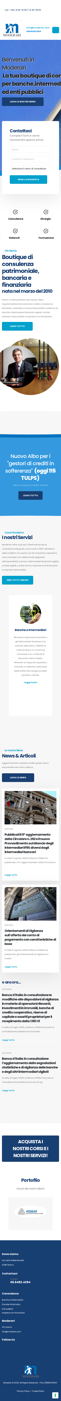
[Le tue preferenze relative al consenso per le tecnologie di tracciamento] (55, 1395)
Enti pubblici (7, 1309)
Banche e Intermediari (12, 1300)
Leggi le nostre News (23, 101)
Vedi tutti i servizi (17, 580)
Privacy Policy (23, 1391)
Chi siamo (7, 1327)
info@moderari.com (38, 27)
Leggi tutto (17, 326)
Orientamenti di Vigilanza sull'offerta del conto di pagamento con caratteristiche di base (30, 937)
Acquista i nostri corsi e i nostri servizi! (30, 1148)
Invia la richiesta (28, 179)
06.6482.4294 (20, 1282)
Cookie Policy (38, 1391)
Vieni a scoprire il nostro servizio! (30, 485)
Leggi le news (18, 777)
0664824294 (33, 31)
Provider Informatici (11, 1304)
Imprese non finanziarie (13, 1313)
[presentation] (5, 666)
